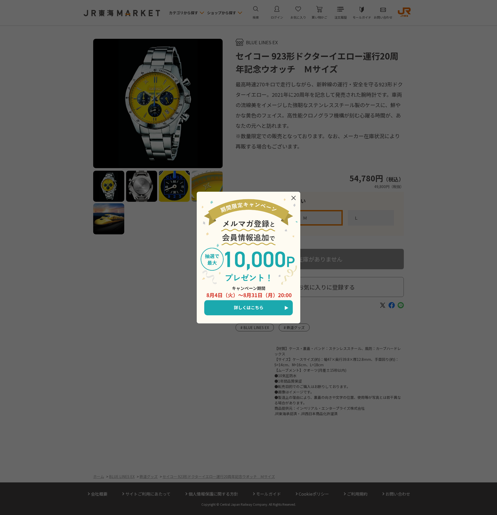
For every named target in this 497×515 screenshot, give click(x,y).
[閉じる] (293, 198)
